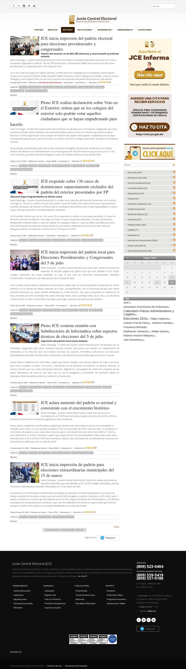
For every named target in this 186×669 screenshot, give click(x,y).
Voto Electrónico (134, 339)
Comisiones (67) (134, 220)
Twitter (144, 620)
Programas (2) (133, 235)
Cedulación (49, 591)
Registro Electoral (96, 310)
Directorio (111, 591)
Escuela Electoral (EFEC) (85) (140, 251)
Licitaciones (19, 595)
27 (127, 268)
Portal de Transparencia (55, 603)
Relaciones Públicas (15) (138, 214)
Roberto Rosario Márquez (139, 335)
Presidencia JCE (35, 87)
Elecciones (59, 87)
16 (172, 278)
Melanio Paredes (163, 323)
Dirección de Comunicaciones (50, 82)
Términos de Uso (54, 666)
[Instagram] (24, 6)
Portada (39, 30)
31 (157, 268)
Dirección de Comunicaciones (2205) (142, 241)
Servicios (52, 30)
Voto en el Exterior (17, 91)
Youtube (153, 620)
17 (127, 282)
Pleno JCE (23, 87)
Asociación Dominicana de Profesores (147, 306)
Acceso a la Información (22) (139, 183)
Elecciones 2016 (136, 318)
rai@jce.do (151, 611)
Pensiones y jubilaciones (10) (139, 204)
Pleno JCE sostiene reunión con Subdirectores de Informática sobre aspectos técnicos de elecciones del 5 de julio (79, 330)
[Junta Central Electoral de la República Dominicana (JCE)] (93, 19)
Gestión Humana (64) (136, 209)
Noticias (67, 30)
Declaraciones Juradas (23, 603)
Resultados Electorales (86, 603)
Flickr (148, 620)
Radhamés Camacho (137, 331)
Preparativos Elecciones (61, 166)
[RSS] (174, 172)
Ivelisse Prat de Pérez (137, 323)
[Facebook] (14, 6)
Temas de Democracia (85, 595)
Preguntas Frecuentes (116, 599)
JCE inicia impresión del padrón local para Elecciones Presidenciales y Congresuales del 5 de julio (78, 257)
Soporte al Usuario (53, 607)
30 (150, 268)
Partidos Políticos (92, 166)
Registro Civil (50, 595)
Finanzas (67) (133, 199)
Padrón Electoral (70, 87)
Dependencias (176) (136, 194)
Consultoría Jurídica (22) (137, 188)
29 (142, 268)
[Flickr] (19, 6)
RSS (117, 527)
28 (135, 268)
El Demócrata (81, 591)
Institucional (84, 30)
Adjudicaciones (20, 599)
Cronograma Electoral (86, 87)
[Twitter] (29, 6)
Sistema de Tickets (115, 595)
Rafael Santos (160, 331)
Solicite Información (22, 591)
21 (157, 282)
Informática (100, 87)
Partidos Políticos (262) (137, 225)
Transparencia (124, 30)
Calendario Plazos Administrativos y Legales (149, 312)
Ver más (81, 576)
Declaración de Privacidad (76, 666)
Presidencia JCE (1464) (137, 178)
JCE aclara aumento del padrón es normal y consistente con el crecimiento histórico (79, 405)
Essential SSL (16, 652)
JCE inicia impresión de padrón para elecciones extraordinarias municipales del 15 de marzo (77, 469)
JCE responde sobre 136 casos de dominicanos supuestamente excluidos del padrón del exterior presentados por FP (77, 186)
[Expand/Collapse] (171, 172)
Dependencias (104, 30)
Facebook (139, 620)
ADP (127, 302)
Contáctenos (145, 30)
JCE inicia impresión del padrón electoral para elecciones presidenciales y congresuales (76, 43)
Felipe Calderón (160, 318)
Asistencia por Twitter (116, 603)
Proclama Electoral (135, 327)
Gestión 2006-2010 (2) (137, 246)
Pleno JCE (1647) (135, 173)
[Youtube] (34, 6)
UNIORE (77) (133, 230)
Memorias (80, 599)
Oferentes (18, 607)
